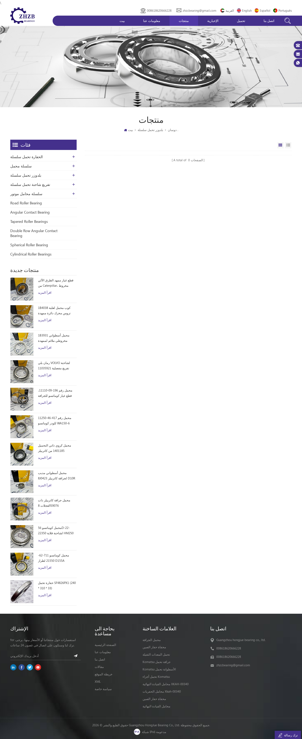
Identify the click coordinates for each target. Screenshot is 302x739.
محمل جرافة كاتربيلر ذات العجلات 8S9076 (54, 503)
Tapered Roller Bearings (29, 221)
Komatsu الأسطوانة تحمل (159, 669)
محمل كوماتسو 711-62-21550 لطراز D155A (53, 558)
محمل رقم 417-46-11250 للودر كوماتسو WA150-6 (54, 420)
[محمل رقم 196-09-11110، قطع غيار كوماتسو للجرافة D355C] (21, 399)
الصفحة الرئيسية (105, 645)
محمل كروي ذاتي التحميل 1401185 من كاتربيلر (54, 448)
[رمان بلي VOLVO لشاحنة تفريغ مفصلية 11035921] (21, 371)
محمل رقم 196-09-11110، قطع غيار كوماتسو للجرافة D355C (55, 393)
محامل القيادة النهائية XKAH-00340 (166, 684)
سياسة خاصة (103, 689)
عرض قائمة (288, 145)
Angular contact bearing (30, 212)
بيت (122, 20)
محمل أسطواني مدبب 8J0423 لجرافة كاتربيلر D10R (56, 475)
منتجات (184, 20)
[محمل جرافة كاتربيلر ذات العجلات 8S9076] (21, 509)
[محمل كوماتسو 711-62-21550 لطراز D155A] (21, 564)
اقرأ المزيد (44, 292)
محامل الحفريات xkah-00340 (162, 691)
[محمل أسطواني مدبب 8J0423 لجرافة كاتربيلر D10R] (21, 481)
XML (98, 681)
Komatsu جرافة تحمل (157, 662)
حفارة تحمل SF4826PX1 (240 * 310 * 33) (57, 585)
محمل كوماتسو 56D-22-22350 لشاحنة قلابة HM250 (56, 530)
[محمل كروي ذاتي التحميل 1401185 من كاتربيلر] (21, 454)
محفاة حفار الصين (154, 647)
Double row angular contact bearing (34, 233)
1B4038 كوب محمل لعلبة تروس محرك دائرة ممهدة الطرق (54, 311)
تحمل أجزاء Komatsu (156, 677)
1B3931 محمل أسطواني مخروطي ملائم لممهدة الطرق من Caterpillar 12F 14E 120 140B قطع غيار (55, 338)
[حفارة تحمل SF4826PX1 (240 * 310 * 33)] (21, 591)
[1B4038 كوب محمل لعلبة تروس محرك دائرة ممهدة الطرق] (21, 316)
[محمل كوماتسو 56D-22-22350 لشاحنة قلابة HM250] (21, 536)
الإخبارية (212, 20)
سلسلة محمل (21, 165)
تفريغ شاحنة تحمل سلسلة (30, 184)
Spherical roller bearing (29, 244)
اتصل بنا (269, 20)
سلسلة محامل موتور (26, 193)
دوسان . (173, 130)
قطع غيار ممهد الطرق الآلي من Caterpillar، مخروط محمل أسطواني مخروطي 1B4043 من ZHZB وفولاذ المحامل (55, 283)
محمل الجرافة (152, 640)
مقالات (99, 667)
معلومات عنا (151, 20)
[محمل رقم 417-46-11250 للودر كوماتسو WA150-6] (21, 426)
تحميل (241, 20)
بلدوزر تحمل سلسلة (150, 130)
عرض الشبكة (280, 145)
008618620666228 (159, 10)
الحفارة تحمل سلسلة (26, 156)
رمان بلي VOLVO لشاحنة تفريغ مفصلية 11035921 (54, 365)
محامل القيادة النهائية (156, 706)
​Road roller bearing (26, 202)
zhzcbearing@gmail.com (199, 10)
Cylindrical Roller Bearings (31, 254)
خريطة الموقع (103, 674)
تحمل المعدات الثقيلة (156, 654)
